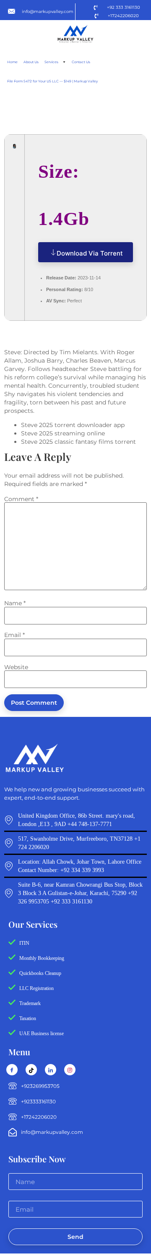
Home (12, 62)
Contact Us (81, 62)
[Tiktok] (31, 1069)
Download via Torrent (90, 253)
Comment (21, 499)
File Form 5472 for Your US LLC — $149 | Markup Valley (52, 81)
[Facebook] (12, 1069)
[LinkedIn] (50, 1069)
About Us (31, 62)
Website (16, 667)
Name (15, 603)
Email (14, 635)
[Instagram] (70, 1069)
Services (51, 62)
